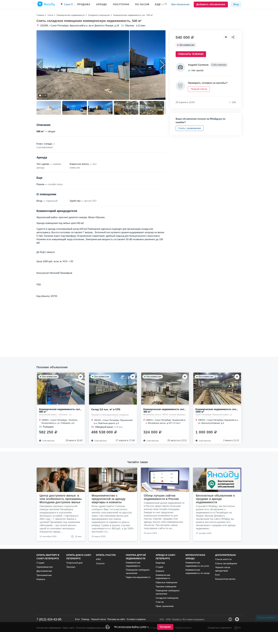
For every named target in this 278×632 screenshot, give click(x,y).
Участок (160, 602)
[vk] (230, 619)
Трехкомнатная (44, 575)
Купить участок (106, 555)
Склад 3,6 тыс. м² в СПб (105, 409)
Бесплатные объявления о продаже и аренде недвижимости (215, 499)
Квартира (160, 562)
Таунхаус (71, 567)
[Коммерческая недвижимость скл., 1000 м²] (217, 388)
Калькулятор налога (225, 579)
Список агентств (223, 559)
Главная (40, 15)
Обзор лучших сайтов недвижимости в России (161, 497)
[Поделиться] (233, 37)
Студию (40, 562)
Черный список (98, 619)
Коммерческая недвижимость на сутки (197, 564)
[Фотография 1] (82, 65)
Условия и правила (136, 619)
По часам (142, 4)
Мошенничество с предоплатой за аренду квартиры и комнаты (108, 499)
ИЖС (98, 559)
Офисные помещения (166, 582)
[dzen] (237, 619)
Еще (158, 4)
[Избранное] (165, 4)
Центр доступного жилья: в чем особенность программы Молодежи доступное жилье (61, 499)
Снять (50, 15)
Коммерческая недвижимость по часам (197, 571)
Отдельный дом (74, 562)
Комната (40, 579)
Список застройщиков (226, 563)
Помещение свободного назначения (138, 571)
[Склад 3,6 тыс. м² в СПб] (113, 389)
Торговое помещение (166, 586)
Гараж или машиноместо (138, 577)
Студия (159, 567)
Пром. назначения (165, 606)
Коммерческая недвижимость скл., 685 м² (60, 410)
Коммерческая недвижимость (71, 15)
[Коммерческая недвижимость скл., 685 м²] (61, 388)
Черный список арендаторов (222, 569)
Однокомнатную (44, 567)
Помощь (85, 619)
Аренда (101, 4)
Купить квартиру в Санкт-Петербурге (47, 557)
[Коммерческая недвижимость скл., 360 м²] (165, 388)
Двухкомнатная (44, 571)
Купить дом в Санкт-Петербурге (79, 557)
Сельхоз (100, 563)
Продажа (83, 4)
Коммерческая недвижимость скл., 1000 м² (216, 410)
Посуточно (121, 4)
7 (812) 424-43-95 (48, 619)
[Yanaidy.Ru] (46, 4)
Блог (217, 574)
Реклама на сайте (116, 619)
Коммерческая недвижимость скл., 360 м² (164, 410)
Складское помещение (99, 15)
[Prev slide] (39, 64)
